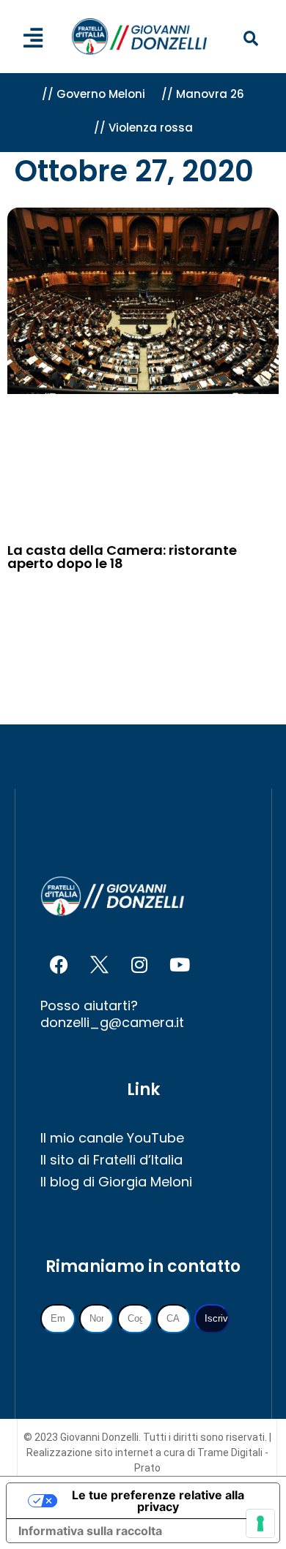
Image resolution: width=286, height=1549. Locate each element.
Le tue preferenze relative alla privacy (158, 1501)
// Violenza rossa (143, 127)
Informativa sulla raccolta (90, 1530)
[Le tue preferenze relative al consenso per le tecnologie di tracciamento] (260, 1523)
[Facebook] (58, 964)
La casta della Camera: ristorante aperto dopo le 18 (122, 556)
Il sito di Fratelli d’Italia (111, 1160)
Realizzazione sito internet (90, 1452)
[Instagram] (139, 964)
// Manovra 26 (202, 94)
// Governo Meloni (93, 94)
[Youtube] (179, 964)
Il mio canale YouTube (112, 1138)
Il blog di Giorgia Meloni (116, 1182)
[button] (250, 39)
